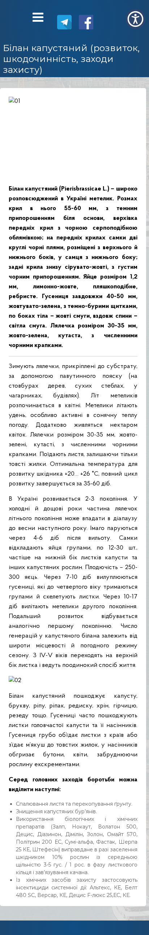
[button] (135, 19)
